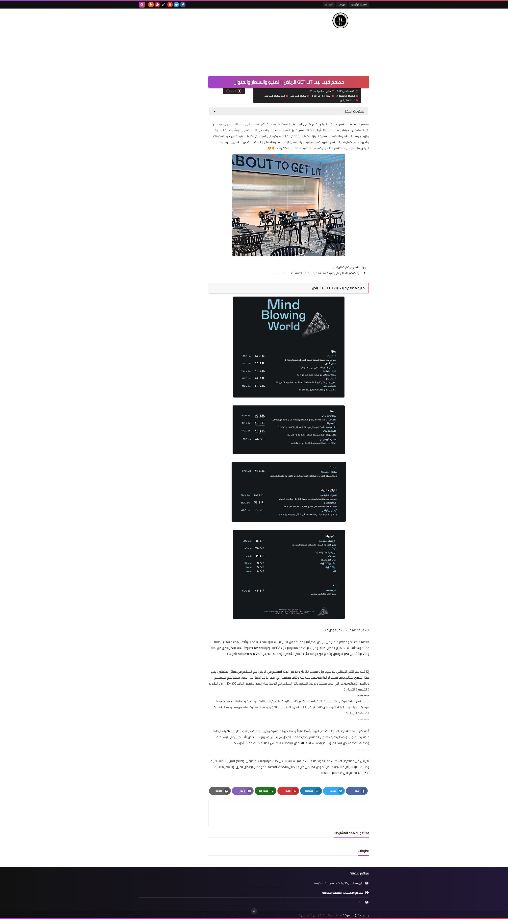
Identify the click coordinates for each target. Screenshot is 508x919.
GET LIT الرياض (347, 100)
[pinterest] (157, 4)
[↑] (254, 911)
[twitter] (176, 4)
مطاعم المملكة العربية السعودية (319, 915)
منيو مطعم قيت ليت (274, 96)
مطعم (359, 902)
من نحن (341, 4)
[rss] (151, 4)
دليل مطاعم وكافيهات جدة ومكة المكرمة (338, 883)
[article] (251, 813)
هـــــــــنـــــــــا (284, 273)
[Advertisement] (211, 40)
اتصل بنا (329, 4)
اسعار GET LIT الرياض (321, 96)
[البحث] (142, 5)
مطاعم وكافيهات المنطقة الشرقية (342, 892)
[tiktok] (163, 4)
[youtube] (170, 4)
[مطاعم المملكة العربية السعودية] (340, 20)
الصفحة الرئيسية (359, 4)
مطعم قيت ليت (298, 96)
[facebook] (183, 4)
